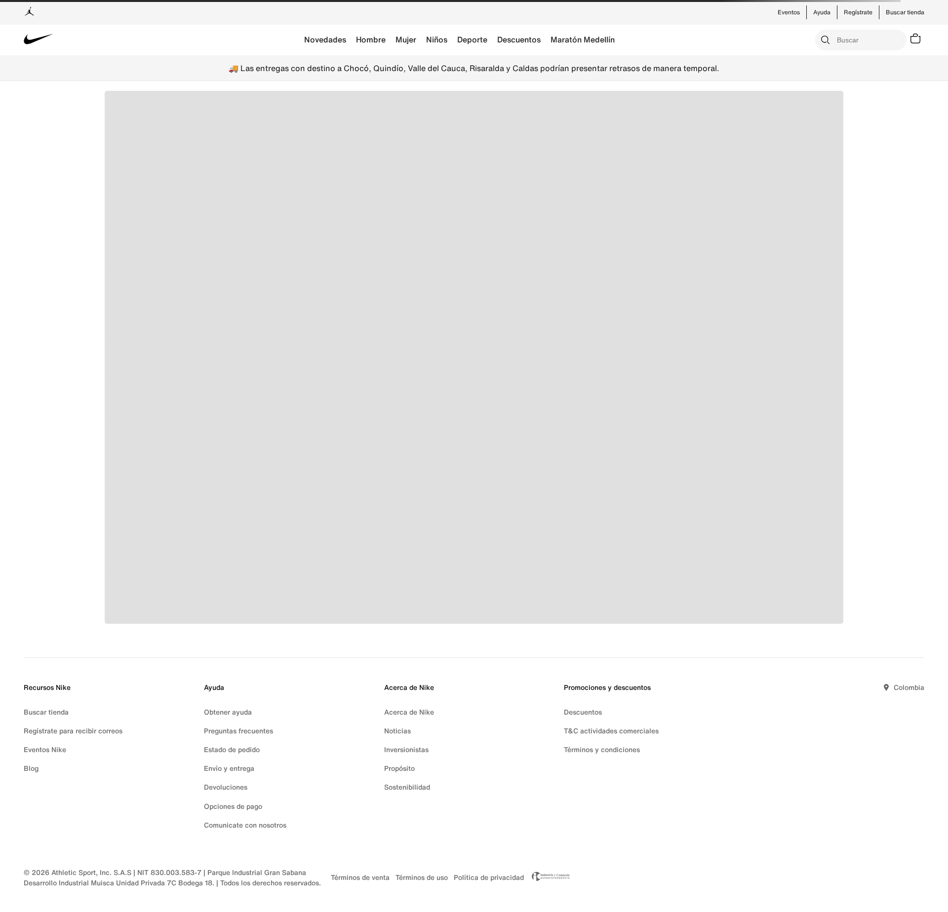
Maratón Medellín (583, 39)
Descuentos (519, 39)
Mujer (405, 39)
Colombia (909, 687)
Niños (436, 39)
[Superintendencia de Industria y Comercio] (548, 877)
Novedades (325, 39)
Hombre (371, 39)
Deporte (472, 39)
